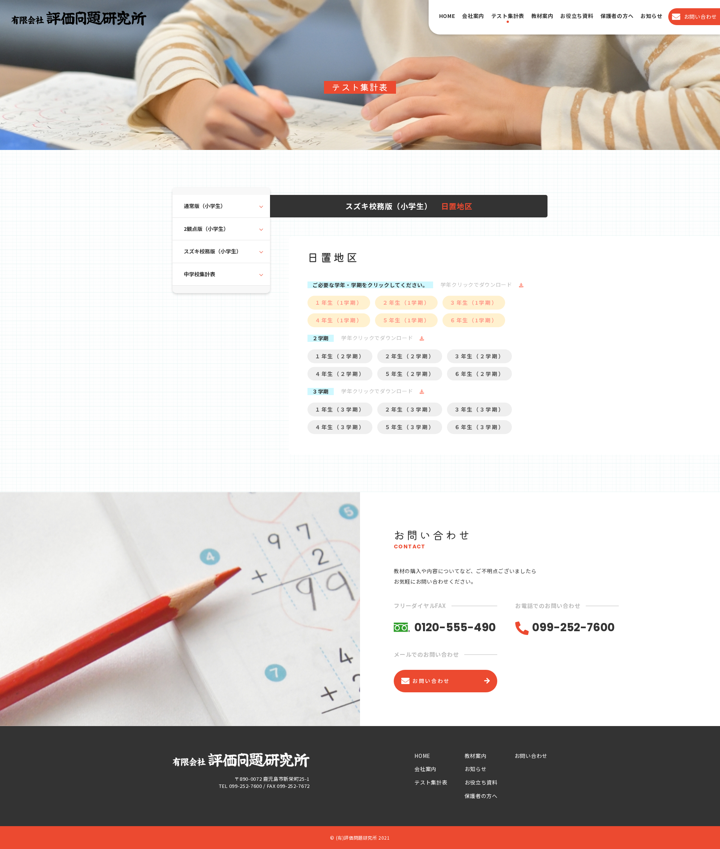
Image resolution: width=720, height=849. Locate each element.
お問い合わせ (531, 755)
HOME (447, 16)
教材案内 (542, 16)
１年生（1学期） (339, 302)
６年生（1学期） (474, 320)
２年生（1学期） (406, 302)
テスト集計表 (507, 16)
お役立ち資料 (576, 16)
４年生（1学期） (339, 320)
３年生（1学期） (474, 302)
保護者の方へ (616, 16)
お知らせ (651, 16)
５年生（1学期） (406, 320)
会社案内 (473, 16)
